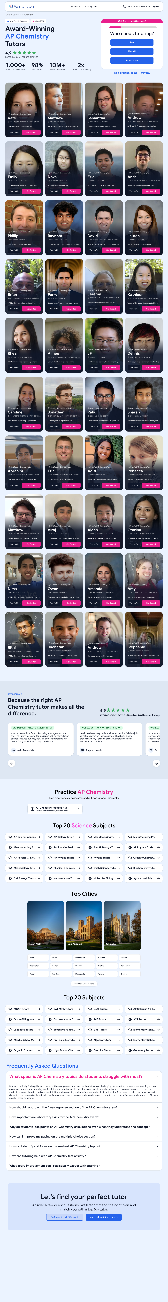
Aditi (92, 471)
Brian (12, 294)
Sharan (134, 412)
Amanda (95, 589)
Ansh (132, 177)
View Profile (14, 132)
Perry (52, 294)
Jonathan (56, 412)
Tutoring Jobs (91, 6)
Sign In (156, 6)
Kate (12, 118)
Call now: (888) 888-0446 (138, 6)
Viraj (52, 530)
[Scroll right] (156, 763)
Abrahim (15, 471)
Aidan (93, 530)
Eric (91, 177)
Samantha (96, 118)
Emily (12, 177)
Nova (52, 177)
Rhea (12, 353)
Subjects (74, 6)
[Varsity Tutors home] (21, 6)
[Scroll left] (11, 763)
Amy (132, 589)
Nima (12, 589)
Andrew (135, 117)
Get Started (31, 132)
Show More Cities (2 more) (84, 984)
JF (90, 353)
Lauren (134, 236)
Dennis (134, 353)
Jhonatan (56, 647)
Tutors (7, 15)
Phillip (13, 236)
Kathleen (136, 294)
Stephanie (136, 647)
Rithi (12, 647)
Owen (53, 589)
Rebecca (135, 471)
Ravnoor (55, 236)
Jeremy (94, 294)
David (93, 236)
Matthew (55, 118)
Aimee (53, 353)
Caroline (15, 412)
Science (16, 15)
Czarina (134, 530)
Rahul (92, 412)
